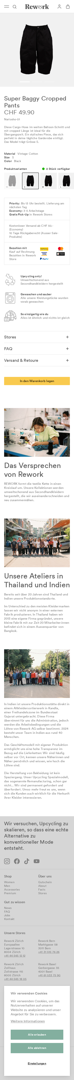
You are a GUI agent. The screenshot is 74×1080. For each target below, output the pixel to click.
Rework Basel (47, 964)
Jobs (7, 915)
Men (7, 886)
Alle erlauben (37, 1035)
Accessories (12, 889)
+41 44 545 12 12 (14, 955)
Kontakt (9, 919)
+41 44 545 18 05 (15, 979)
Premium (10, 893)
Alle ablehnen (37, 1048)
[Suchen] (17, 6)
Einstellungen (37, 1063)
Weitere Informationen (28, 1021)
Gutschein (45, 882)
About (42, 886)
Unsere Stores (14, 933)
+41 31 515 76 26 (48, 952)
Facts (41, 889)
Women (9, 882)
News (8, 908)
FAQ (7, 911)
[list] (37, 50)
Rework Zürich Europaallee (14, 942)
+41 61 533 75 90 (49, 975)
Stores (42, 893)
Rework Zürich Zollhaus (14, 966)
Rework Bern (46, 941)
